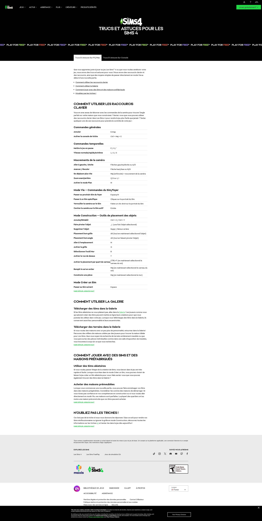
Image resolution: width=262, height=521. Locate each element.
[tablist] (131, 58)
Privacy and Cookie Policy (96, 517)
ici (98, 423)
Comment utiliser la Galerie (87, 86)
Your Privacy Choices (179, 514)
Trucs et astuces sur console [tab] (115, 57)
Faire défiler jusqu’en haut (84, 291)
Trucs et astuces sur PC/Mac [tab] (87, 57)
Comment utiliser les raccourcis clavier (92, 82)
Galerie (122, 312)
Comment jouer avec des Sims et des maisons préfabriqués (100, 89)
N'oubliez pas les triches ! (86, 93)
